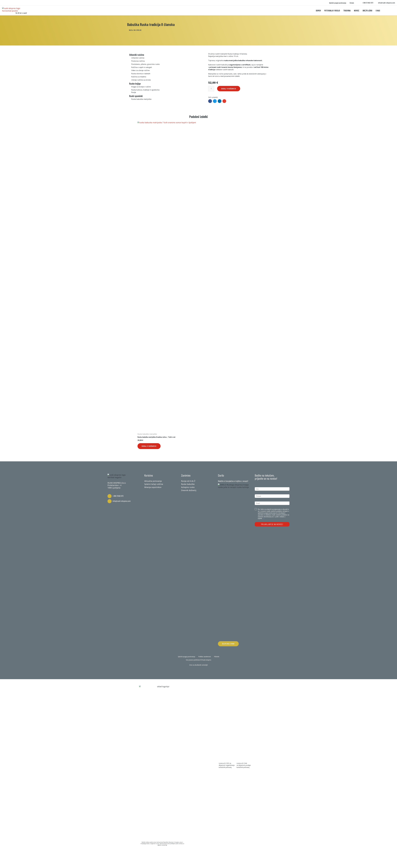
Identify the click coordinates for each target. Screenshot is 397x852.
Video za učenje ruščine (140, 70)
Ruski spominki (136, 95)
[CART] (386, 10)
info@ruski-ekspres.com (122, 501)
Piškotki (216, 657)
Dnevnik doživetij (188, 490)
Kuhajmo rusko (188, 487)
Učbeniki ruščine (136, 54)
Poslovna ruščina (138, 61)
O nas (378, 10)
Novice (356, 10)
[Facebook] (192, 670)
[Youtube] (204, 670)
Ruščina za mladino (138, 77)
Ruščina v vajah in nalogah (141, 67)
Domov (318, 10)
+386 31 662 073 (118, 496)
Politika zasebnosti (204, 657)
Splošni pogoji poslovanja (337, 3)
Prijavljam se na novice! (272, 524)
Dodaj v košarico (228, 88)
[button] (135, 30)
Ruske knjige (135, 83)
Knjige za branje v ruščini (141, 87)
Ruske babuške (188, 484)
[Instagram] (198, 670)
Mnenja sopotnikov (152, 487)
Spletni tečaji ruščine (153, 484)
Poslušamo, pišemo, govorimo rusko (145, 64)
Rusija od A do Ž (188, 481)
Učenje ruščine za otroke (141, 80)
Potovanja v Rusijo (332, 10)
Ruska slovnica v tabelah (140, 73)
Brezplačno (367, 10)
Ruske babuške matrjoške (141, 99)
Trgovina (347, 10)
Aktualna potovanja (153, 481)
